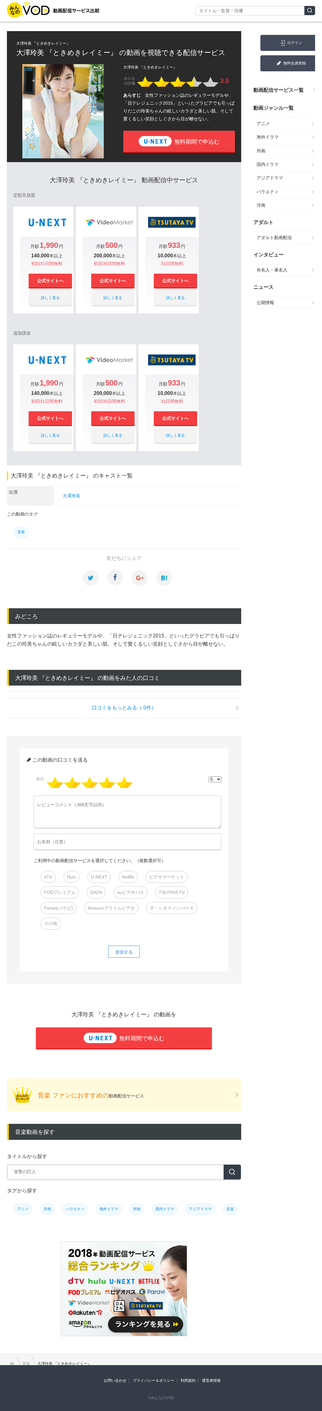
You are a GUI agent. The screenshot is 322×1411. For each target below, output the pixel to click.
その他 (50, 923)
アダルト (263, 222)
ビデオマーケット (166, 876)
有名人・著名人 (272, 269)
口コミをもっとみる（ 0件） (124, 707)
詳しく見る (50, 298)
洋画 (47, 1209)
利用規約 (188, 1380)
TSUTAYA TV (172, 892)
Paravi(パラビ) (58, 908)
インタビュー (268, 254)
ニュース (263, 287)
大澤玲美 (71, 495)
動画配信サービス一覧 (278, 90)
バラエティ (75, 1209)
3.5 (107, 782)
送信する (124, 951)
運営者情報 (211, 1380)
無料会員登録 (294, 63)
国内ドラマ (164, 1209)
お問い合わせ (115, 1380)
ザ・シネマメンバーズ (172, 908)
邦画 (137, 1209)
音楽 (21, 532)
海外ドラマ (108, 1209)
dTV (48, 876)
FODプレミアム (59, 892)
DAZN (96, 892)
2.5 (90, 782)
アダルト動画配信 (274, 237)
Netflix (128, 876)
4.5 (125, 782)
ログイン (294, 43)
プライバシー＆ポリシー (153, 1380)
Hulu (71, 876)
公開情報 (265, 302)
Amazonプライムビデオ (111, 908)
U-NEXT (99, 876)
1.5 (73, 782)
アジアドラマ (200, 1209)
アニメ (23, 1209)
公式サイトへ (50, 280)
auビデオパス (130, 892)
